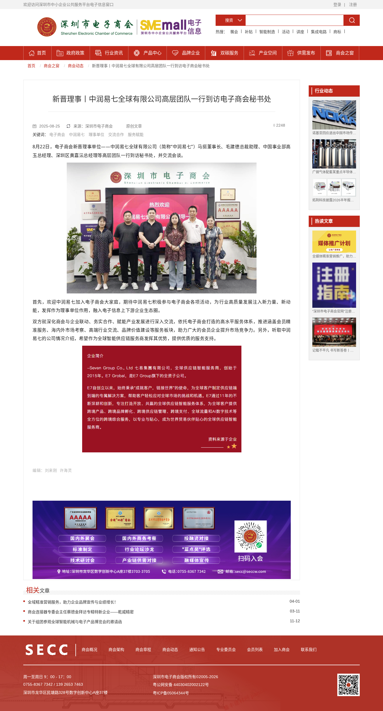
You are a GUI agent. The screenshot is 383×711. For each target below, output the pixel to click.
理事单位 (96, 134)
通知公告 (197, 649)
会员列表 (255, 649)
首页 (31, 65)
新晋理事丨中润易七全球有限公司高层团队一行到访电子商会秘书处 (151, 65)
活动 (286, 31)
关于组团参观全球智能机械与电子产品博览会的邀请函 (75, 621)
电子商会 (57, 134)
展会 (234, 31)
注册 (353, 4)
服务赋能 (136, 134)
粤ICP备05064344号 (171, 693)
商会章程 (143, 649)
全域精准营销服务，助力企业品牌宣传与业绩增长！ (73, 602)
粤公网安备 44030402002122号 (181, 684)
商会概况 (89, 649)
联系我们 (309, 649)
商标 (337, 31)
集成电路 (319, 31)
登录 (337, 4)
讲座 (300, 31)
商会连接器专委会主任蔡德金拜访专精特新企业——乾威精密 (81, 612)
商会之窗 (51, 65)
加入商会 (282, 649)
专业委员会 (226, 649)
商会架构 (116, 649)
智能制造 (267, 31)
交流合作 (116, 134)
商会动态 (76, 65)
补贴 (249, 31)
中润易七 (77, 134)
